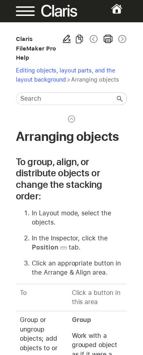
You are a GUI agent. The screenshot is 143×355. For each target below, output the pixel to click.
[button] (120, 98)
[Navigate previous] (93, 39)
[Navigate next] (121, 39)
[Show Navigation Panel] (21, 11)
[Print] (108, 39)
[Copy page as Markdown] (79, 39)
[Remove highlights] (67, 39)
